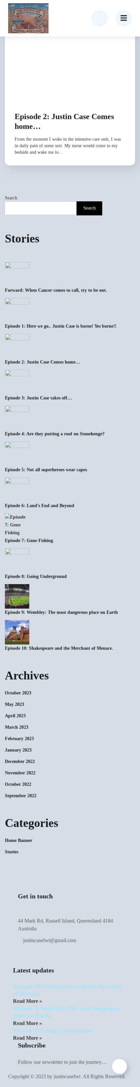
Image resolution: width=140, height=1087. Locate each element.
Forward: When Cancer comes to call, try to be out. (56, 290)
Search (11, 197)
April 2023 (15, 715)
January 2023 (18, 750)
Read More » (27, 1001)
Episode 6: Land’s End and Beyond (39, 505)
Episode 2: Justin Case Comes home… (64, 121)
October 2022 (18, 784)
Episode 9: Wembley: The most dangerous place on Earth (61, 612)
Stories (11, 851)
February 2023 (19, 738)
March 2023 (16, 727)
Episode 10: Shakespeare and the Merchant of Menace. (59, 648)
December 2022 (20, 761)
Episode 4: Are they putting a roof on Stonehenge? (55, 433)
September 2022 (20, 795)
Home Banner (18, 840)
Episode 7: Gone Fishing (29, 540)
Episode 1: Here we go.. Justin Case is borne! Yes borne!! (61, 326)
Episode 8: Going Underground (36, 576)
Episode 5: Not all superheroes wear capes (46, 469)
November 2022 (20, 772)
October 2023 (18, 693)
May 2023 (14, 704)
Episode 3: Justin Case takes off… (38, 398)
